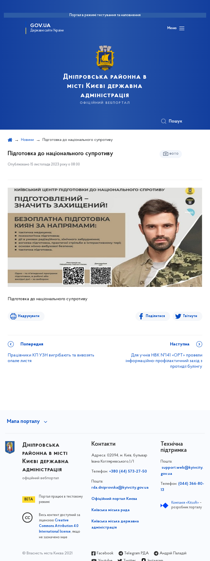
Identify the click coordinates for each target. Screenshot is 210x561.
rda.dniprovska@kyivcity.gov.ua (120, 488)
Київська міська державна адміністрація (115, 524)
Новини (27, 140)
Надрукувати (28, 316)
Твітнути (190, 316)
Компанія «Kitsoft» (185, 503)
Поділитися (155, 316)
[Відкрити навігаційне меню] (181, 28)
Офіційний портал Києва (114, 499)
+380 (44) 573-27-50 (128, 471)
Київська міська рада (110, 510)
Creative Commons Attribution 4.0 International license (58, 526)
